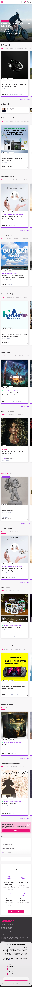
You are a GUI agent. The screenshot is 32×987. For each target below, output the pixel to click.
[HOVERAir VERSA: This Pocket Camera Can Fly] (14, 197)
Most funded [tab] (11, 531)
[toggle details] (28, 96)
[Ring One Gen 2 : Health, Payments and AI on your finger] (14, 65)
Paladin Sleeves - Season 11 (11, 627)
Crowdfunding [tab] (17, 179)
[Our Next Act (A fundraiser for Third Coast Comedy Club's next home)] (14, 256)
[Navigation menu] (30, 2)
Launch (16, 830)
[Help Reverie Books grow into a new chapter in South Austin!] (14, 315)
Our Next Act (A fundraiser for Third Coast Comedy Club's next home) (13, 277)
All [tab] (2, 48)
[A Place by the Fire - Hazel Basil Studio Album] (14, 432)
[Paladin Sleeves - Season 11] (14, 608)
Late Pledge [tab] (25, 179)
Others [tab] (29, 355)
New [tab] (11, 473)
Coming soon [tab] (5, 473)
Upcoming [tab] (9, 179)
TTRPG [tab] (16, 355)
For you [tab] (3, 179)
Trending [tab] (3, 531)
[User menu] (27, 2)
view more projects (25, 99)
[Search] (21, 2)
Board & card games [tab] (6, 355)
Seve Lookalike (7, 510)
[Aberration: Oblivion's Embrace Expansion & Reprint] (14, 373)
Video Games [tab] (22, 355)
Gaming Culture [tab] (28, 48)
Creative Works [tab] (19, 48)
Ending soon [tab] (18, 531)
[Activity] (24, 2)
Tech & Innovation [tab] (8, 48)
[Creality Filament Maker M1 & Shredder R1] (14, 139)
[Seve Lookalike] (14, 491)
